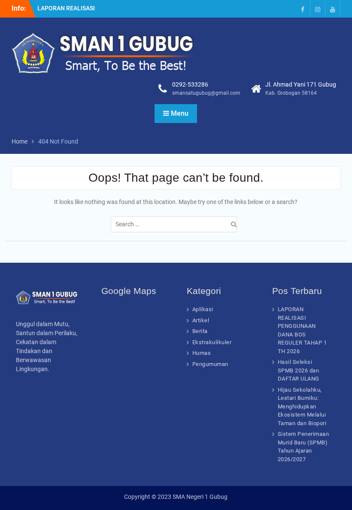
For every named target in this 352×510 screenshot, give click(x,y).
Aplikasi (202, 309)
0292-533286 (190, 84)
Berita (200, 331)
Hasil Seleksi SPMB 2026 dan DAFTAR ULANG (298, 370)
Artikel (200, 320)
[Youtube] (332, 8)
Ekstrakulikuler (212, 342)
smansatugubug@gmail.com (206, 93)
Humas (201, 353)
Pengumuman (210, 364)
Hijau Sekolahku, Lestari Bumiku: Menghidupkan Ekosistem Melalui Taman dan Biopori (302, 406)
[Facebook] (302, 8)
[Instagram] (317, 8)
